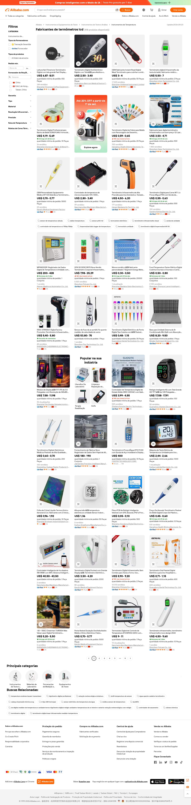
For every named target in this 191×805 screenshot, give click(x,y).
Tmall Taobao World (83, 793)
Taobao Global (106, 793)
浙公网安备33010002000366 (138, 801)
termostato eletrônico (119, 221)
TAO (115, 793)
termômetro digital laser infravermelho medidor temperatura (55, 713)
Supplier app (84, 781)
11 (125, 658)
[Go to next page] (130, 658)
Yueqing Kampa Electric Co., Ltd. (162, 212)
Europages (133, 793)
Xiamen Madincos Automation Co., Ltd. (52, 286)
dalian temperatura (77, 221)
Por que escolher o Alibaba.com (18, 732)
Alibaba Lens (19, 781)
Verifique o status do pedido (165, 741)
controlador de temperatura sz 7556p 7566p (56, 226)
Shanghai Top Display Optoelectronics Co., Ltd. (53, 404)
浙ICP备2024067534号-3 (162, 801)
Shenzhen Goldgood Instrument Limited (128, 84)
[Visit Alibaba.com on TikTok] (181, 762)
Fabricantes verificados (89, 732)
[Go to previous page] (88, 658)
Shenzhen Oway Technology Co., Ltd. (164, 149)
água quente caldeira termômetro (151, 696)
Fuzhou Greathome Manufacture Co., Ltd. (90, 525)
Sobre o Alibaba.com (14, 726)
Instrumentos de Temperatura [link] (123, 25)
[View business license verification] (119, 801)
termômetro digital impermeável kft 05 (155, 226)
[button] (116, 9)
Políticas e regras (49, 759)
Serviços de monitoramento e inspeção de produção (58, 752)
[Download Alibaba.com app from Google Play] (177, 781)
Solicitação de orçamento (90, 737)
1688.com (69, 793)
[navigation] (20, 342)
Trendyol (123, 793)
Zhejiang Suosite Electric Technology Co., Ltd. (128, 406)
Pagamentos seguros (51, 732)
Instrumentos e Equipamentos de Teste (62, 25)
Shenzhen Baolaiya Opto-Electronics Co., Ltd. (128, 286)
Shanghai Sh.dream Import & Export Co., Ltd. (53, 521)
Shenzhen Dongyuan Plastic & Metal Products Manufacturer (53, 147)
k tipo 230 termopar (48, 702)
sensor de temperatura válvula (51, 221)
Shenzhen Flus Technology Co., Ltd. (88, 344)
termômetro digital (18, 713)
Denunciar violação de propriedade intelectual (131, 752)
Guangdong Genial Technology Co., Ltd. (128, 341)
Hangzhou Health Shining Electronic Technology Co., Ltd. (128, 147)
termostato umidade (125, 226)
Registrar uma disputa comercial (130, 741)
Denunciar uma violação (126, 759)
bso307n (136, 702)
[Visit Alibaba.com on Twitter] (165, 762)
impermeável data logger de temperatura (95, 226)
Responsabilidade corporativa (17, 741)
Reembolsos (122, 746)
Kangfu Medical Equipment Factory (51, 209)
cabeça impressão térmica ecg (22, 702)
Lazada (95, 793)
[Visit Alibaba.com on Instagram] (171, 762)
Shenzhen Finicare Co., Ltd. (85, 284)
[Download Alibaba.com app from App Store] (158, 781)
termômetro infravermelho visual (147, 221)
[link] (187, 780)
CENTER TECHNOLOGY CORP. (124, 461)
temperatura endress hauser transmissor (26, 696)
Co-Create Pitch (11, 737)
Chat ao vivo (122, 737)
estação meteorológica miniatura (91, 696)
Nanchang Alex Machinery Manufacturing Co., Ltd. (90, 207)
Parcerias (157, 751)
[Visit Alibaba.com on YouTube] (176, 762)
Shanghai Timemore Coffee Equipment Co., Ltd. (53, 87)
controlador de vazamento (148, 708)
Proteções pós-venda (51, 746)
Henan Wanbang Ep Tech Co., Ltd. (125, 207)
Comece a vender (161, 737)
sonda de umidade (173, 221)
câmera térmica (172, 708)
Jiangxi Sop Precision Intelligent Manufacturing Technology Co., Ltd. (90, 464)
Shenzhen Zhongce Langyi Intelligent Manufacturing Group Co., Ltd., (165, 286)
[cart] (152, 10)
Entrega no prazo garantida (53, 741)
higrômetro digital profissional (60, 696)
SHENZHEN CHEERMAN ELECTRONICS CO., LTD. (53, 346)
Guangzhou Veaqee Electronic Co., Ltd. (165, 407)
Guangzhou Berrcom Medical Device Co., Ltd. (90, 83)
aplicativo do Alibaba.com (136, 781)
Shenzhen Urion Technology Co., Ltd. (164, 81)
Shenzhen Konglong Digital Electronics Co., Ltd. (128, 524)
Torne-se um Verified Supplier (166, 746)
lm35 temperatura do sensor (121, 696)
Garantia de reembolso (51, 737)
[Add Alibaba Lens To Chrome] (45, 781)
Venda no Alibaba (161, 732)
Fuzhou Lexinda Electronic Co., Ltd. (163, 467)
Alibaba (39, 25)
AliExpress (58, 793)
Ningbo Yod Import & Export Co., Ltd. (164, 341)
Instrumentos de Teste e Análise (94, 25)
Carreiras (9, 746)
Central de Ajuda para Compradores (131, 732)
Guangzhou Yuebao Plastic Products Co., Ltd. (53, 467)
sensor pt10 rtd (97, 221)
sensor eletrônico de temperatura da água (79, 702)
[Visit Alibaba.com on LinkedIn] (160, 762)
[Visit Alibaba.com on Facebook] (155, 762)
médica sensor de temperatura (113, 702)
